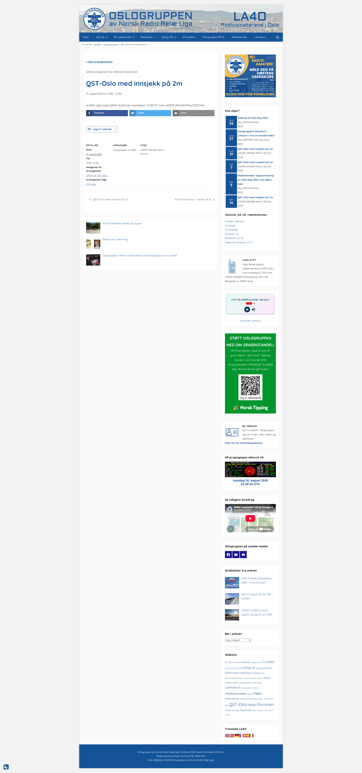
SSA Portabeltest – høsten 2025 (193, 199)
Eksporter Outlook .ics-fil (238, 242)
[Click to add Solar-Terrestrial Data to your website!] (250, 476)
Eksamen (267, 668)
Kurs (267, 678)
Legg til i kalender (102, 129)
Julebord (260, 678)
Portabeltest (268, 699)
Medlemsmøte (235, 694)
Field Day (244, 672)
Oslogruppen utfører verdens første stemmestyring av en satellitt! (140, 255)
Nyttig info (167, 37)
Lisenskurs (260, 37)
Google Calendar (234, 221)
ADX (230, 662)
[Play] (247, 309)
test (254, 710)
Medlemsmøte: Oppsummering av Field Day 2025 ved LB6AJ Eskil (256, 179)
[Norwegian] (227, 735)
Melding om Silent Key (115, 239)
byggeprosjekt (256, 662)
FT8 (262, 673)
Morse (250, 694)
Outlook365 (231, 229)
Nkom (260, 699)
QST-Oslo (102, 175)
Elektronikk (231, 672)
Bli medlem (189, 37)
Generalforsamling (233, 678)
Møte (258, 693)
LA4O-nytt (91, 175)
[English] (232, 735)
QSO (227, 705)
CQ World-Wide (231, 668)
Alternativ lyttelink (250, 320)
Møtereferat (232, 698)
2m (226, 662)
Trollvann (259, 710)
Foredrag (255, 672)
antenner (245, 662)
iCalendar (230, 225)
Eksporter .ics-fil (234, 238)
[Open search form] (277, 37)
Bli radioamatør (122, 37)
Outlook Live (232, 233)
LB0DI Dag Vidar (245, 683)
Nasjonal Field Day (248, 699)
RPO (233, 710)
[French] (241, 735)
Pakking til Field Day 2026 (253, 117)
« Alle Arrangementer (99, 61)
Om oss (100, 37)
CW (241, 668)
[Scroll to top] (356, 767)
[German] (237, 735)
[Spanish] (246, 735)
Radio (252, 705)
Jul (243, 678)
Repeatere (146, 37)
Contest (268, 662)
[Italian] (251, 735)
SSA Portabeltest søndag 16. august (122, 223)
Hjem (86, 37)
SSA (237, 710)
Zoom (227, 714)
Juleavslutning (250, 678)
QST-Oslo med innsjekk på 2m (110, 199)
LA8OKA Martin (231, 682)
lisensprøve (245, 688)
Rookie (228, 710)
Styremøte (246, 710)
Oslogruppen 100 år (213, 37)
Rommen (265, 704)
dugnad (259, 668)
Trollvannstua (268, 710)
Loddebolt (255, 688)
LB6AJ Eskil (257, 683)
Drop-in (249, 668)
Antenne (236, 662)
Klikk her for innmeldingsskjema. (244, 442)
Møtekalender (239, 37)
